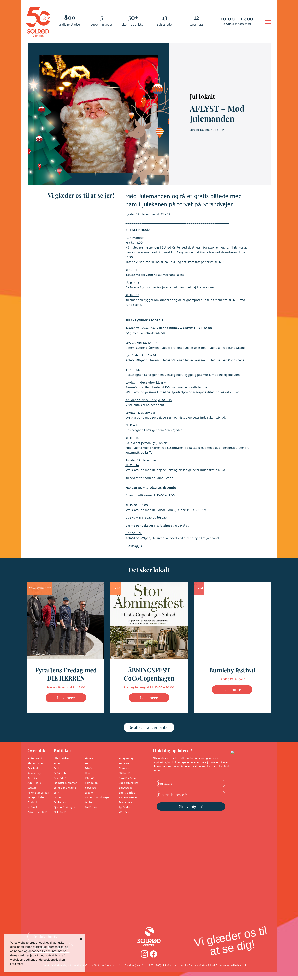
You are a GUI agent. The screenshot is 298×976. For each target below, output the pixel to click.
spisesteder (165, 24)
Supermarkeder (128, 797)
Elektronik (60, 812)
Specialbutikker (128, 783)
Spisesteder (126, 787)
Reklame (124, 763)
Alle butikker (61, 758)
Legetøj (89, 792)
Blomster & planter (65, 783)
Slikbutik (124, 773)
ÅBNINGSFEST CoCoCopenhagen (149, 674)
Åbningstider (35, 763)
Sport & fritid (127, 792)
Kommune (91, 783)
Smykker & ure (127, 778)
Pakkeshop (91, 807)
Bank (57, 768)
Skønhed (124, 768)
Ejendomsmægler (64, 807)
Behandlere (60, 778)
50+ (133, 17)
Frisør (88, 768)
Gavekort (32, 768)
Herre (88, 773)
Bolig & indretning (65, 787)
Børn (56, 792)
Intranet (32, 807)
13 (164, 17)
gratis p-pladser (69, 24)
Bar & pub (60, 773)
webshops (196, 24)
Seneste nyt (34, 773)
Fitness (89, 758)
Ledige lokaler (35, 797)
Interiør (89, 778)
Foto (87, 763)
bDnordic (242, 965)
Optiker (89, 802)
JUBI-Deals (34, 783)
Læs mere (66, 697)
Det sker (32, 778)
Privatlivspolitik (37, 812)
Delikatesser (61, 802)
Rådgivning (126, 758)
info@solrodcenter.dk (175, 965)
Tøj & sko (124, 807)
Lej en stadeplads (38, 792)
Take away (125, 802)
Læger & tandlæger (97, 797)
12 (196, 17)
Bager (57, 763)
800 (69, 17)
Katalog (32, 787)
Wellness (125, 812)
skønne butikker (133, 24)
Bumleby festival (232, 670)
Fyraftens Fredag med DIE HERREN (66, 674)
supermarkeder (101, 24)
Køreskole (90, 787)
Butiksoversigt (35, 758)
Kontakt (32, 802)
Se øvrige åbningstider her (237, 24)
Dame (57, 797)
